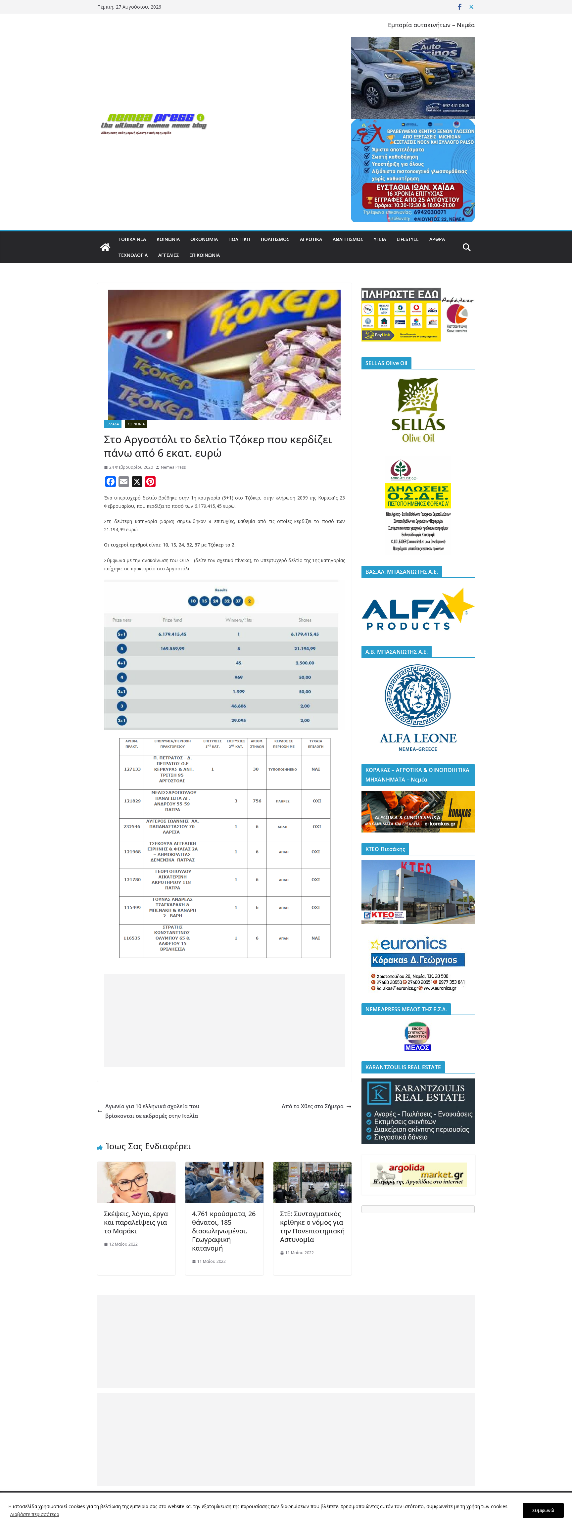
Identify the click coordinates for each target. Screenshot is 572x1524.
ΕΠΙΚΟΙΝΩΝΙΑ (204, 255)
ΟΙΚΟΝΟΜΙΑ (204, 239)
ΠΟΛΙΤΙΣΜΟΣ (275, 239)
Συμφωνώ (543, 1510)
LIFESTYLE (408, 239)
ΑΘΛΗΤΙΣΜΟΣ (348, 239)
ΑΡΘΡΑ (437, 239)
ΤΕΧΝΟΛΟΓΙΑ (133, 255)
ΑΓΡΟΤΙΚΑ (311, 239)
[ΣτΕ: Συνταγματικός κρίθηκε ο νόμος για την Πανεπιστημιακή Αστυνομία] (312, 1166)
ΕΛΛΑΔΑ (113, 424)
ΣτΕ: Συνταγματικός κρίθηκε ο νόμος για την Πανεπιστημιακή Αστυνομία (312, 1226)
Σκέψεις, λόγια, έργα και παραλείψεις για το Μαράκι (136, 1222)
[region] (286, 1508)
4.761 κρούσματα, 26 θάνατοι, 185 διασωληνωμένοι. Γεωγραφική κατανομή (224, 1231)
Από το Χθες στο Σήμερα (313, 1106)
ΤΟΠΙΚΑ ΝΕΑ (132, 239)
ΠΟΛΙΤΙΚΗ (239, 239)
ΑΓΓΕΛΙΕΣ (168, 255)
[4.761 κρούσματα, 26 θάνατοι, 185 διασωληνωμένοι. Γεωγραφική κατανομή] (224, 1166)
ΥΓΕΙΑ (380, 239)
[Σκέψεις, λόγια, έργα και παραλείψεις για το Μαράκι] (136, 1166)
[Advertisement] (224, 1020)
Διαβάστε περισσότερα (34, 1514)
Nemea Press (173, 467)
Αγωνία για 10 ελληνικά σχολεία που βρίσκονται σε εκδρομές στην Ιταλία (152, 1111)
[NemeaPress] (105, 247)
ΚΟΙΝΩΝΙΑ (168, 239)
